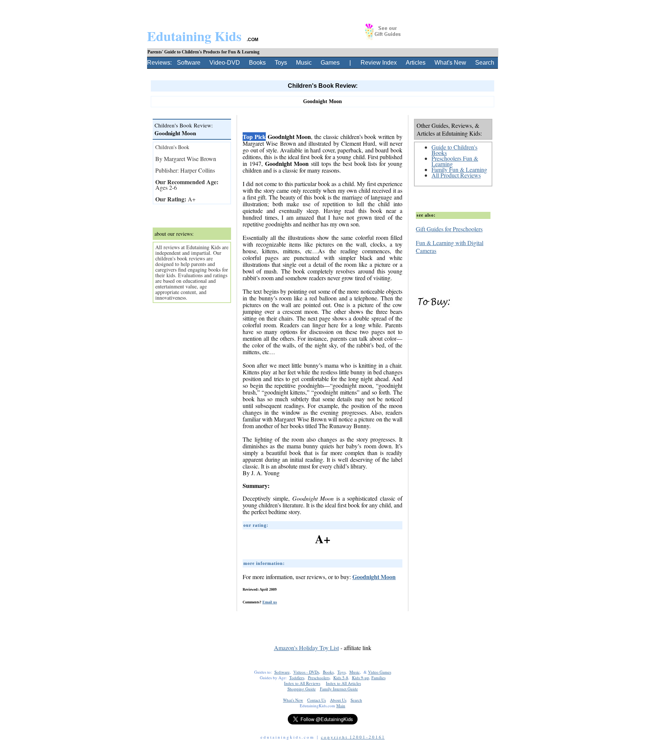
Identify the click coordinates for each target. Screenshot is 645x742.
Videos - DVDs (306, 672)
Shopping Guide (301, 689)
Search (484, 62)
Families (378, 677)
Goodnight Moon (374, 576)
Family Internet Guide (339, 689)
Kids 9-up (360, 677)
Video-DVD (224, 62)
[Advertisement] (322, 617)
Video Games (379, 672)
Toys (281, 62)
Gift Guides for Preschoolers (449, 229)
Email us (269, 602)
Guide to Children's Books (454, 150)
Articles (416, 62)
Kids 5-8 (340, 677)
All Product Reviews (456, 175)
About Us (338, 700)
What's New (450, 62)
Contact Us (316, 700)
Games (330, 62)
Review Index (379, 62)
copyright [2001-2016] (353, 737)
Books (257, 62)
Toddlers (296, 677)
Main (340, 705)
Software (188, 62)
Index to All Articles (343, 683)
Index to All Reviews (302, 683)
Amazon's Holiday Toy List (306, 648)
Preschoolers (319, 677)
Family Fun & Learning (459, 169)
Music (304, 62)
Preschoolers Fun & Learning (454, 161)
